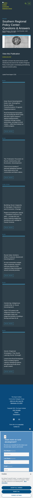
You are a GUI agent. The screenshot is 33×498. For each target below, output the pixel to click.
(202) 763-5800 (17, 410)
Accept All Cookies (16, 487)
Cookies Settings (16, 495)
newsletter (20, 424)
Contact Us (16, 426)
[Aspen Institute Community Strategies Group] (7, 6)
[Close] (30, 474)
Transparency (16, 414)
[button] (25, 3)
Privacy (16, 412)
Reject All (16, 491)
